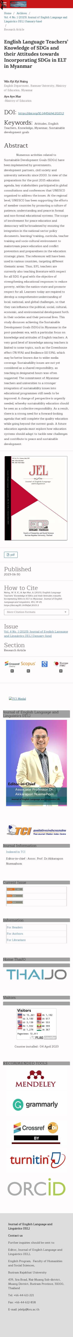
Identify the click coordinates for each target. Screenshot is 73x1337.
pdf (12, 555)
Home (7, 13)
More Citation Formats (21, 612)
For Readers (15, 927)
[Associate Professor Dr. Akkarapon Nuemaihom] (36, 805)
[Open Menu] (4, 4)
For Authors (15, 933)
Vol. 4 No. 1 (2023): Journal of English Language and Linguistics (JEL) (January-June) (35, 19)
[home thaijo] (36, 978)
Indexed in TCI (15, 852)
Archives (22, 13)
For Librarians (16, 940)
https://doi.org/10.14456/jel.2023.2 (41, 113)
